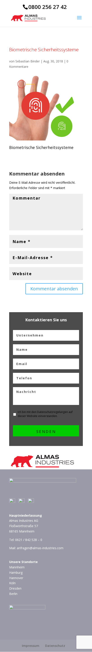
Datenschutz (55, 646)
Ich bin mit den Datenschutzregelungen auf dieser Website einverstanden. (45, 414)
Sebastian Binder (27, 61)
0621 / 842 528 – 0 (28, 540)
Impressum (30, 646)
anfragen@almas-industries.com (40, 548)
